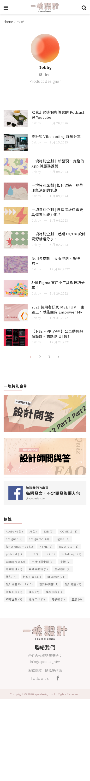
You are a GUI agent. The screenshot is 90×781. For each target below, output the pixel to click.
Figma (63, 539)
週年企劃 (14, 599)
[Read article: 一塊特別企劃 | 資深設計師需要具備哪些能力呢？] (16, 215)
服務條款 (35, 670)
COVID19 (69, 531)
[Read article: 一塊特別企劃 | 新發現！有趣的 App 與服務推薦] (16, 167)
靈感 (77, 599)
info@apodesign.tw (45, 661)
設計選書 (73, 584)
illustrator (68, 546)
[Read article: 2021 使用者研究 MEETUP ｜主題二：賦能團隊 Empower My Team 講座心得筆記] (16, 313)
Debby (36, 123)
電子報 (58, 599)
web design (71, 554)
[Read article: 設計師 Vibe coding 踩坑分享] (16, 142)
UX (50, 554)
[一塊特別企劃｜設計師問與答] (45, 455)
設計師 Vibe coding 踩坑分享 (56, 136)
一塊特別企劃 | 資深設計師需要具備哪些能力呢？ (57, 212)
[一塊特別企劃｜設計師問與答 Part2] (45, 412)
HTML (46, 546)
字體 (65, 561)
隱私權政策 (53, 670)
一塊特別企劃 (43, 561)
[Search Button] (84, 7)
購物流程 (54, 592)
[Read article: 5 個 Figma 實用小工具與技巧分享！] (16, 288)
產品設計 (62, 569)
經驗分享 (32, 577)
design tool (39, 539)
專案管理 (14, 569)
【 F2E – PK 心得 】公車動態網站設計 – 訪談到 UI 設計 (57, 334)
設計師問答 (49, 584)
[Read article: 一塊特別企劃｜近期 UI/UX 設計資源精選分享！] (16, 239)
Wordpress (15, 561)
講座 (34, 592)
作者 (20, 21)
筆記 (11, 577)
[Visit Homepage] (44, 7)
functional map (19, 546)
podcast (14, 554)
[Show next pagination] (58, 357)
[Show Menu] (6, 7)
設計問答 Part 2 (19, 584)
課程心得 (14, 592)
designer (14, 539)
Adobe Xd (14, 531)
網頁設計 (57, 577)
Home (8, 21)
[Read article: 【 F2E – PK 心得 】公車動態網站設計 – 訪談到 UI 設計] (16, 337)
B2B (48, 531)
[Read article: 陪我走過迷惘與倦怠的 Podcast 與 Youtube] (16, 118)
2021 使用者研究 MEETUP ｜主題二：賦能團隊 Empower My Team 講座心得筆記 (57, 312)
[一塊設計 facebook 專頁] (45, 492)
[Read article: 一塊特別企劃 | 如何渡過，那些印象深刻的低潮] (16, 191)
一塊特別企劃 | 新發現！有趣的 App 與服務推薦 (57, 163)
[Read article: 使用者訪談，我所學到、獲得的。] (16, 264)
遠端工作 (37, 599)
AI (33, 531)
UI (33, 554)
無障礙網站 (38, 569)
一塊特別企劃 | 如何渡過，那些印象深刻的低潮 (57, 188)
